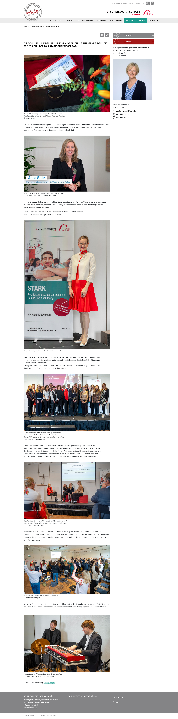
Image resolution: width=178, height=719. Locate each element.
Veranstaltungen (135, 20)
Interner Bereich (118, 3)
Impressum (129, 3)
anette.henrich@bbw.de (126, 111)
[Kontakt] (152, 3)
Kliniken (101, 20)
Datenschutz (139, 3)
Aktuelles (55, 20)
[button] (133, 35)
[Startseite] (33, 12)
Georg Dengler (49, 682)
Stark (25, 27)
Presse (116, 702)
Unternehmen (85, 20)
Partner (153, 20)
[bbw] (148, 12)
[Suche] (148, 3)
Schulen (69, 20)
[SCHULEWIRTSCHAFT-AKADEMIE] (123, 12)
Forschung (116, 20)
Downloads (118, 697)
